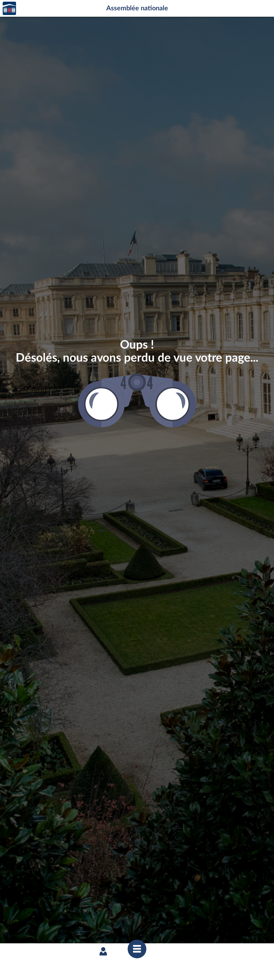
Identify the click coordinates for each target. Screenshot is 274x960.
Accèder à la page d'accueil (9, 8)
